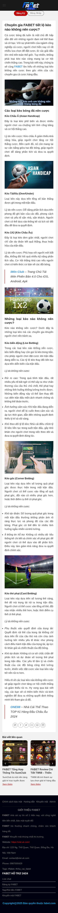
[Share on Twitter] (26, 725)
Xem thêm (7, 784)
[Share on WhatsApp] (15, 725)
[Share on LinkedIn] (42, 725)
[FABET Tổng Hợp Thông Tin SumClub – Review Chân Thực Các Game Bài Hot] (15, 753)
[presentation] (5, 763)
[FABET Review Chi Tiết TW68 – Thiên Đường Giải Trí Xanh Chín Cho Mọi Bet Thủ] (43, 753)
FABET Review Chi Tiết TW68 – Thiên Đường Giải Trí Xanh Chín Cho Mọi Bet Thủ (43, 771)
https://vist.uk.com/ (20, 842)
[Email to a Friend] (31, 725)
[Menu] (4, 5)
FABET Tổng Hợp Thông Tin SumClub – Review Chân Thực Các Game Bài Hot (14, 771)
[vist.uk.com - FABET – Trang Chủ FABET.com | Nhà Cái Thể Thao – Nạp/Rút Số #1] (30, 5)
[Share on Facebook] (20, 725)
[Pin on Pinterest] (37, 725)
